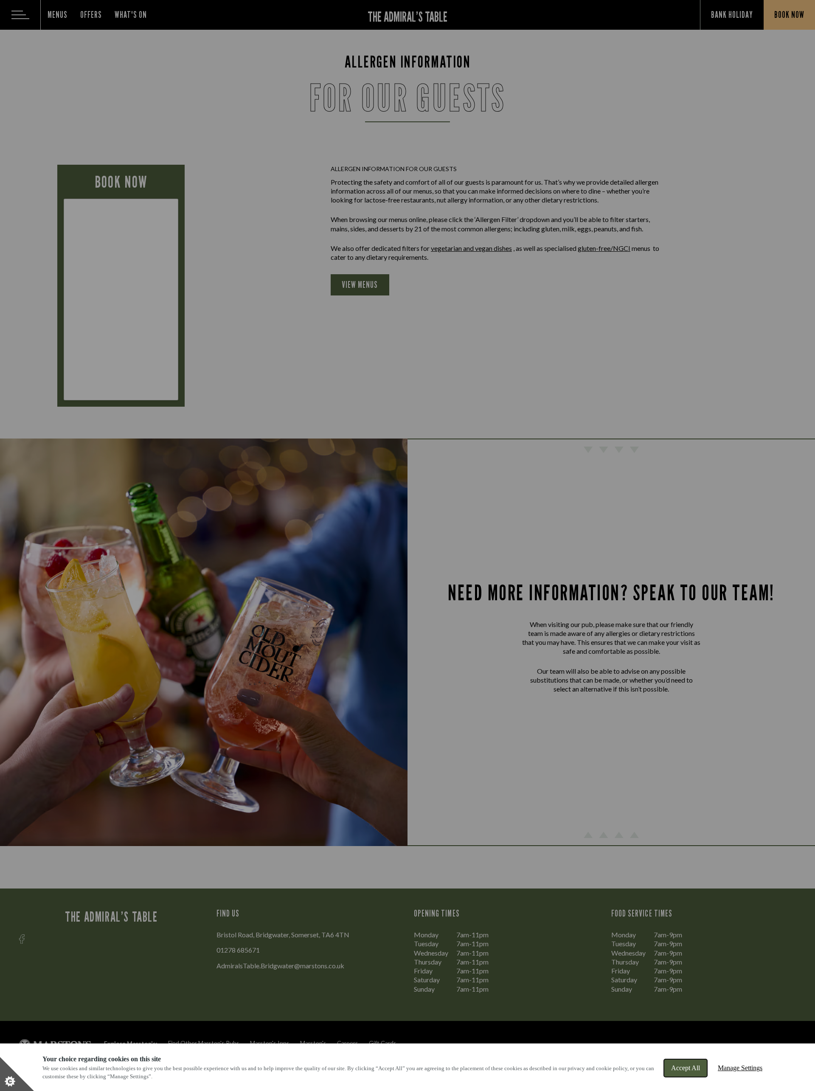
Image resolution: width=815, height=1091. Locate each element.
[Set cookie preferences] (17, 1074)
